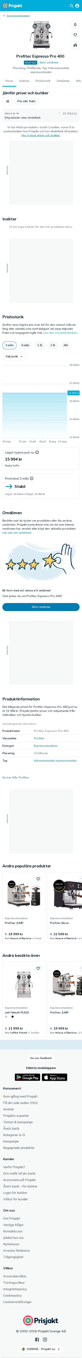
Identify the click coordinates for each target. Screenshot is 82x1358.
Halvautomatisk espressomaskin (55, 760)
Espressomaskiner (18, 15)
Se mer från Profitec (15, 777)
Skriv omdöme (49, 62)
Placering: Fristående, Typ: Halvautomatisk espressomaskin (41, 70)
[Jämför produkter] (75, 45)
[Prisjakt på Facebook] (37, 1339)
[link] (23, 907)
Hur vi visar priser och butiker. (40, 135)
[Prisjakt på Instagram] (45, 1339)
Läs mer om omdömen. (17, 532)
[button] (75, 24)
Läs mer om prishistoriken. (61, 333)
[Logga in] (77, 5)
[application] (41, 404)
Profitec (39, 738)
